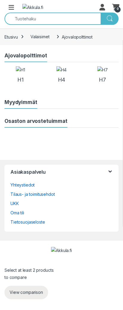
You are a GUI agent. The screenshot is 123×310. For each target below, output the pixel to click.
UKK (14, 203)
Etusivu (11, 36)
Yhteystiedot (22, 184)
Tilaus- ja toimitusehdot (32, 194)
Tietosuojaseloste (27, 222)
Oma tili (17, 212)
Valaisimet (40, 36)
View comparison (26, 292)
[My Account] (102, 7)
